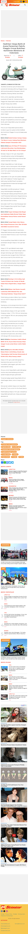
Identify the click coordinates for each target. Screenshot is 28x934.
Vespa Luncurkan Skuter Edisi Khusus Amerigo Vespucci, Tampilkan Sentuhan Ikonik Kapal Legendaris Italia (17, 507)
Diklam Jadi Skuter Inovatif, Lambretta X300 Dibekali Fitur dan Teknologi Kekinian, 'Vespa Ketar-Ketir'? (13, 292)
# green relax (6, 447)
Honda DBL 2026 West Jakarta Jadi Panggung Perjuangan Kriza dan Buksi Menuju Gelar (18, 697)
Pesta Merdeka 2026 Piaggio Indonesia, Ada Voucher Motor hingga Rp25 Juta (16, 480)
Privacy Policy (8, 914)
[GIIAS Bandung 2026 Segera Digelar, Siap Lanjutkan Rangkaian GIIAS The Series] (4, 678)
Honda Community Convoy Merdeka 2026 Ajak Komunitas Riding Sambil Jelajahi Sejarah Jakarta (13, 563)
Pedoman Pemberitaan (7, 915)
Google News (16, 402)
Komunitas (12, 486)
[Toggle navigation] (2, 5)
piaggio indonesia (7, 439)
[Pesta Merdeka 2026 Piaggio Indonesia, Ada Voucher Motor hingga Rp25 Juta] (4, 480)
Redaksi (15, 914)
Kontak (2, 914)
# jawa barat (5, 457)
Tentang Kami (21, 914)
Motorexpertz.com (5, 926)
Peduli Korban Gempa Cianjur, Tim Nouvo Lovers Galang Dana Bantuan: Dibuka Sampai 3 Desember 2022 (14, 140)
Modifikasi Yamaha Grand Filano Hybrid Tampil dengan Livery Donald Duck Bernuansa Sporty (13, 658)
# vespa (14, 457)
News (11, 477)
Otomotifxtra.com (5, 923)
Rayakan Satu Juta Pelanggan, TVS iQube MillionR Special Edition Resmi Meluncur (15, 633)
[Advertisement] (14, 24)
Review (8, 40)
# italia (21, 457)
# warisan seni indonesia (9, 444)
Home (3, 40)
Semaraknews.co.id (19, 923)
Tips (5, 612)
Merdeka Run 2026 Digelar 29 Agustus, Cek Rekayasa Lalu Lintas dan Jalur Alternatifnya (15, 624)
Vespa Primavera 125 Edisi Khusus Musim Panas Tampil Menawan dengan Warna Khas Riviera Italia (17, 498)
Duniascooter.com (5, 930)
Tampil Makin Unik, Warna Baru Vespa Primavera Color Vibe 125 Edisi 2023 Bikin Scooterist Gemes (14, 224)
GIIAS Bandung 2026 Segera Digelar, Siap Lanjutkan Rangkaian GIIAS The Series (15, 606)
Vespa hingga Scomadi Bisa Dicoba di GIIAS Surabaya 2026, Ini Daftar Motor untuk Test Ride (18, 472)
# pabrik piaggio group (9, 452)
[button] (25, 5)
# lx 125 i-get (16, 447)
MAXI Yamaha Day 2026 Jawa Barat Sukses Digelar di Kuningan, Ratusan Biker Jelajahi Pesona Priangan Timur (18, 489)
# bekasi (15, 454)
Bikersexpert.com (5, 928)
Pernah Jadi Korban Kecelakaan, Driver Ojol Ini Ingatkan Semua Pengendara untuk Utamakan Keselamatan (13, 587)
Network (4, 1)
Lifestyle (12, 469)
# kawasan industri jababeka (10, 449)
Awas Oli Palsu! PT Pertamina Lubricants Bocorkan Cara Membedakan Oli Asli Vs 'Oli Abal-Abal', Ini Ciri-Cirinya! (13, 148)
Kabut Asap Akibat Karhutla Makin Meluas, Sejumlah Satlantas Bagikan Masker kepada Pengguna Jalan (18, 687)
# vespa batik (6, 454)
